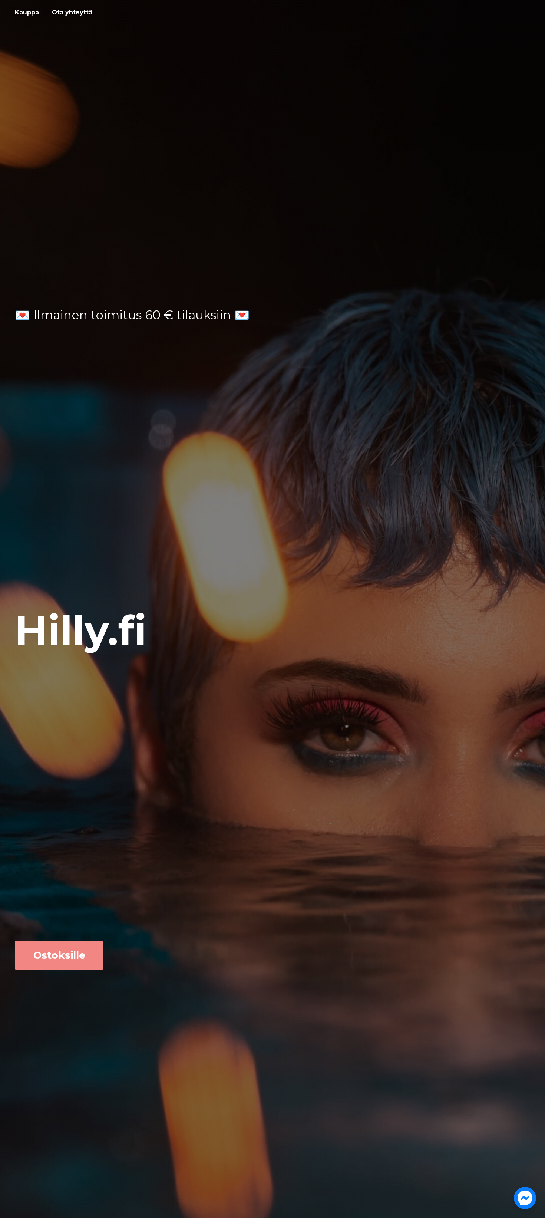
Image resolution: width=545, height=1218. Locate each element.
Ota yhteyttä (72, 12)
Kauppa (27, 12)
